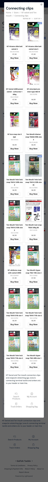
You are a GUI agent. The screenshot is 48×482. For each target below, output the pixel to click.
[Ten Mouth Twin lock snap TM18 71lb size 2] (33, 298)
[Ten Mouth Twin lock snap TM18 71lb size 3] (14, 341)
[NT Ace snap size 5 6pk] (14, 120)
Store (16, 12)
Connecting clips (21, 15)
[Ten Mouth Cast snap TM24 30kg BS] (33, 210)
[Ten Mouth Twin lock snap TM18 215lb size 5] (14, 210)
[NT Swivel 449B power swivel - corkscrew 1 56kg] (14, 75)
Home (8, 12)
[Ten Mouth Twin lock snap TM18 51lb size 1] (14, 298)
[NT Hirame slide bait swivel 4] (14, 32)
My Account (32, 396)
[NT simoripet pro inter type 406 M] (33, 75)
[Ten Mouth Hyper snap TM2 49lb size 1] (33, 341)
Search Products (16, 397)
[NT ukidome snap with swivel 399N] (14, 256)
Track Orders (16, 406)
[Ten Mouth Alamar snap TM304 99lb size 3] (33, 120)
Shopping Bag (32, 406)
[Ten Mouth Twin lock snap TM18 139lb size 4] (14, 165)
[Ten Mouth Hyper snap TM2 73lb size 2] (33, 256)
